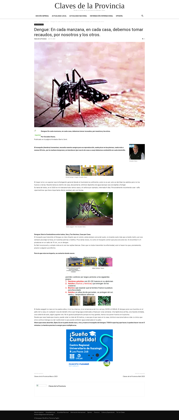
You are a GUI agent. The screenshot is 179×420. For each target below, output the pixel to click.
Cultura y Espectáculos (108, 412)
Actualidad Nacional (78, 16)
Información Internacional (101, 16)
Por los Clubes (121, 412)
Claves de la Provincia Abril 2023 (134, 376)
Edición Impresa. (42, 16)
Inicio (35, 21)
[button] (142, 16)
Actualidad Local (59, 16)
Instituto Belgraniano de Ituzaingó (44, 414)
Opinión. (119, 16)
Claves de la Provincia (40, 39)
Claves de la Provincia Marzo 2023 (45, 376)
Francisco (97, 412)
